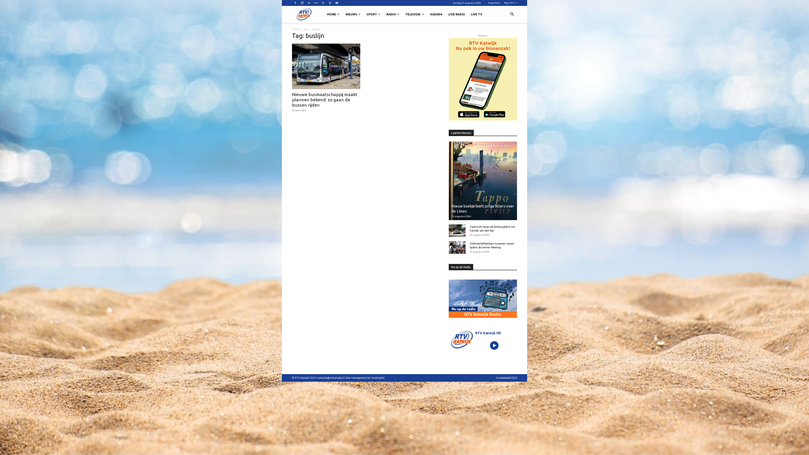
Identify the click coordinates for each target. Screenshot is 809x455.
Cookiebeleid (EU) (506, 377)
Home (331, 14)
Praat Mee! (494, 3)
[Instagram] (302, 3)
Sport (372, 14)
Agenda (436, 14)
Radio (391, 14)
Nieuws (351, 14)
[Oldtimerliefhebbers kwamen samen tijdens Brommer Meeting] (457, 247)
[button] (512, 14)
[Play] (494, 345)
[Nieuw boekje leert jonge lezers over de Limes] (483, 181)
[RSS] (309, 3)
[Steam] (316, 3)
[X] (323, 3)
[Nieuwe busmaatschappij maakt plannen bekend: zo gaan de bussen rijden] (326, 66)
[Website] (330, 3)
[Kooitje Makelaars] (483, 79)
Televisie (413, 14)
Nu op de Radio (461, 267)
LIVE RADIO (456, 14)
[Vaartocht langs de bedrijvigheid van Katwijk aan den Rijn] (457, 230)
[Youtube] (337, 3)
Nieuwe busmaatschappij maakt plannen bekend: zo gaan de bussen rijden (324, 99)
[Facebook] (295, 3)
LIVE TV (476, 14)
